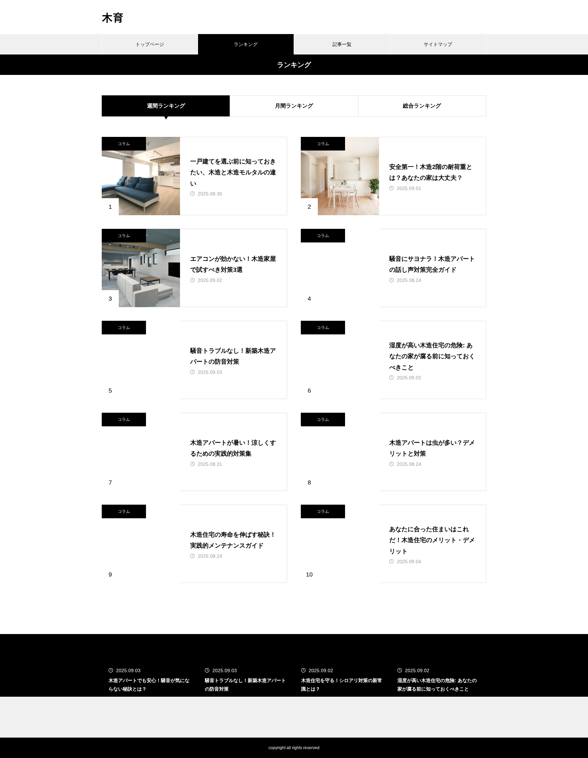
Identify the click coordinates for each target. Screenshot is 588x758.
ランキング (246, 44)
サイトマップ (438, 44)
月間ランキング (294, 106)
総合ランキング (422, 106)
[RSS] (106, 747)
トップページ (149, 44)
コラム (124, 143)
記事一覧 (342, 44)
